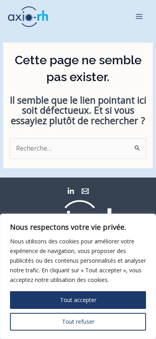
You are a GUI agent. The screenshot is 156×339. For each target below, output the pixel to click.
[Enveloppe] (85, 191)
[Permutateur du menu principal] (139, 16)
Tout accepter (78, 300)
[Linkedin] (70, 191)
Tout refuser (78, 321)
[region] (78, 276)
